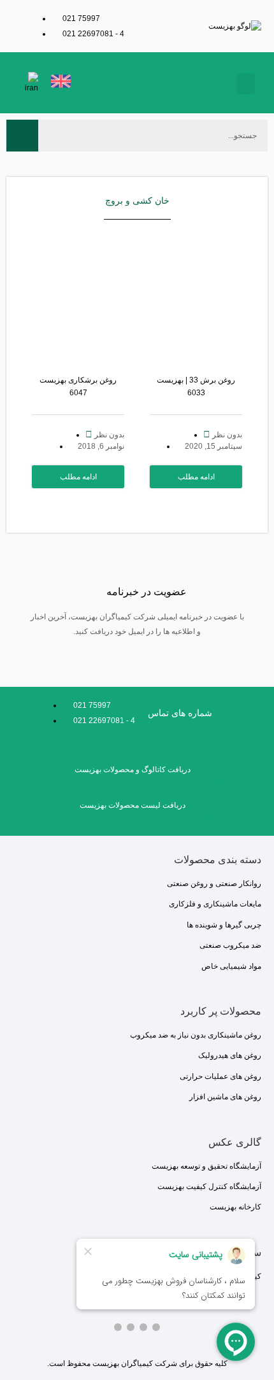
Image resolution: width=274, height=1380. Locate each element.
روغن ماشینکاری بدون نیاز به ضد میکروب (195, 1035)
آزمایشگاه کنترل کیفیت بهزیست (209, 1186)
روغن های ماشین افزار (225, 1096)
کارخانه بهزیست (235, 1206)
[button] (246, 83)
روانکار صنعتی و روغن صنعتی (214, 883)
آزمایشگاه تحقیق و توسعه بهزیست (206, 1166)
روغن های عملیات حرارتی (220, 1076)
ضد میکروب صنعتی (230, 945)
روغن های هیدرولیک (229, 1055)
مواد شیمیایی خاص (231, 966)
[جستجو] (22, 135)
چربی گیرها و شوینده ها (224, 924)
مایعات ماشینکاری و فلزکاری (215, 903)
